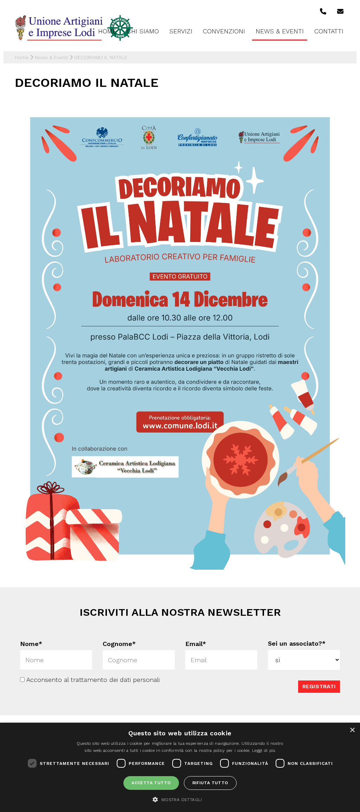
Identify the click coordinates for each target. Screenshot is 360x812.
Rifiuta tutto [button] (210, 782)
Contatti (328, 31)
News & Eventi (280, 31)
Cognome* (119, 643)
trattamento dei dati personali (115, 679)
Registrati (319, 686)
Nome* (31, 643)
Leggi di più (264, 750)
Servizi (180, 31)
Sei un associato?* (297, 643)
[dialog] (180, 767)
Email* (195, 643)
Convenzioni (224, 31)
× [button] (352, 730)
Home (107, 31)
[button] (180, 799)
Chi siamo (143, 31)
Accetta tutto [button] (151, 782)
